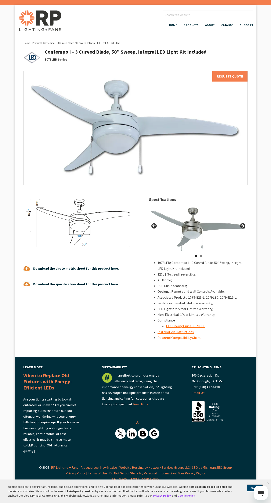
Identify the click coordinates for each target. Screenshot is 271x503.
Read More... (141, 404)
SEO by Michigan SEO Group (212, 467)
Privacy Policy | (77, 473)
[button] (267, 482)
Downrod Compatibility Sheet (179, 337)
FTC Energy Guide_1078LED (185, 326)
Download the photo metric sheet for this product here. (76, 268)
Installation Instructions (176, 332)
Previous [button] (154, 226)
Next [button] (242, 226)
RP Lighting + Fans (41, 22)
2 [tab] (201, 256)
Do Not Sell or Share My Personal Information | (143, 473)
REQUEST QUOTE (230, 76)
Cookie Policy (149, 479)
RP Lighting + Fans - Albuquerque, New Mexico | (85, 467)
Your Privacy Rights (192, 473)
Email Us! (198, 393)
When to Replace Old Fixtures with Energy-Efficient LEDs (47, 381)
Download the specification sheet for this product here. (76, 284)
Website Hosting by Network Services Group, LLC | (155, 467)
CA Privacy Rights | (126, 479)
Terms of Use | (98, 473)
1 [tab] (196, 256)
